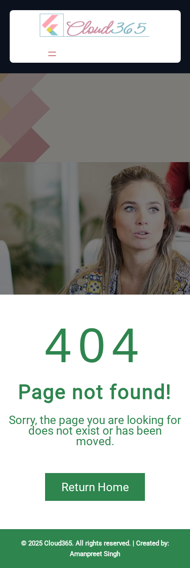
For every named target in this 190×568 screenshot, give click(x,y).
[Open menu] (52, 54)
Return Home (95, 487)
